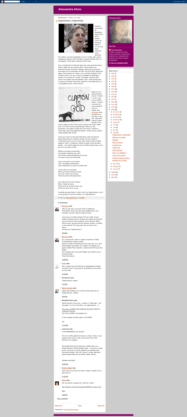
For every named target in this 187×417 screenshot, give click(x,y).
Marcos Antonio (67, 288)
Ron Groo (65, 206)
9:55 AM (64, 233)
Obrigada (115, 140)
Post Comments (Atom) (71, 409)
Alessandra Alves (69, 9)
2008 (113, 172)
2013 (113, 99)
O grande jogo (116, 145)
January (115, 169)
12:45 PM (65, 364)
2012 (113, 102)
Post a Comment (62, 398)
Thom (64, 380)
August (115, 122)
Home (80, 405)
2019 (113, 84)
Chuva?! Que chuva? (119, 155)
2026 (113, 73)
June (114, 127)
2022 (113, 81)
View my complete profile (119, 63)
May (114, 130)
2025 (113, 76)
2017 (113, 89)
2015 (113, 94)
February (116, 166)
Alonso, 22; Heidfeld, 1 (119, 153)
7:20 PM (64, 284)
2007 (113, 175)
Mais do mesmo (117, 142)
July (114, 125)
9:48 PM (64, 395)
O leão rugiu (116, 147)
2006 (113, 177)
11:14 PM (65, 325)
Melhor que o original (118, 137)
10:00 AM (65, 260)
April (114, 132)
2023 (113, 79)
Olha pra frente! (117, 150)
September (116, 120)
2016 (113, 91)
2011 (113, 104)
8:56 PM (64, 296)
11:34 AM (65, 274)
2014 (113, 97)
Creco (64, 263)
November (116, 114)
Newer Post (58, 405)
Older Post (101, 405)
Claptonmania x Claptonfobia (121, 135)
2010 (113, 107)
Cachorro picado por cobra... (121, 158)
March (115, 164)
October (115, 117)
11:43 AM (65, 376)
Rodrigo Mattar (67, 368)
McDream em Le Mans (119, 160)
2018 (113, 86)
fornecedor (95, 112)
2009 (113, 109)
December (116, 112)
